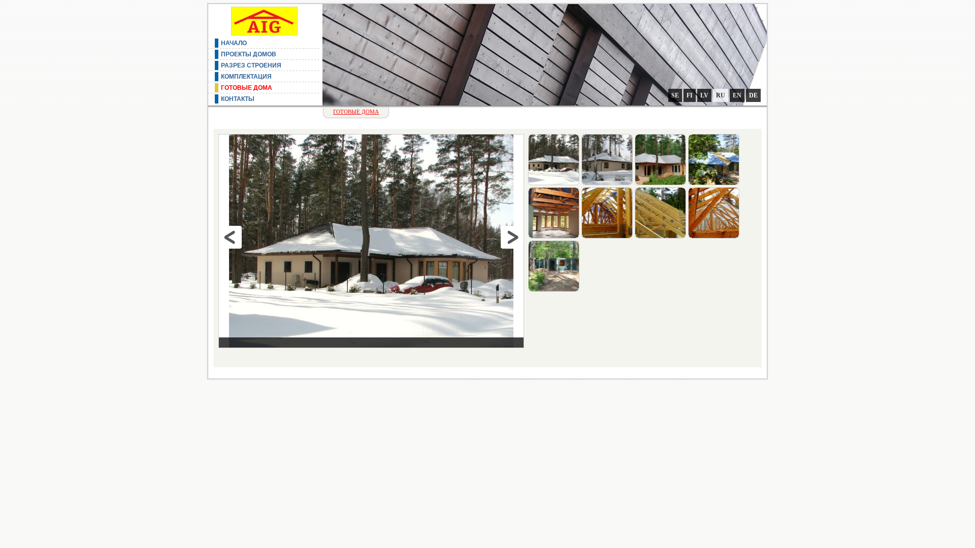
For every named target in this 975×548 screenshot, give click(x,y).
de (753, 95)
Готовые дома (246, 87)
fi (690, 95)
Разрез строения (251, 65)
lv (704, 95)
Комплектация (246, 76)
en (737, 95)
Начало (234, 43)
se (675, 95)
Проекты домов (248, 54)
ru (720, 95)
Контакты (237, 98)
